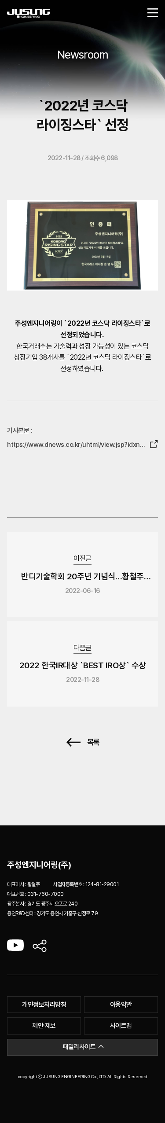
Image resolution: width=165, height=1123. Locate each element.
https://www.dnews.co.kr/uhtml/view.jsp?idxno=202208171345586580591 (75, 446)
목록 (92, 742)
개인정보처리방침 (44, 1005)
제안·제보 (44, 1026)
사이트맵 (121, 1026)
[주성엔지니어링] (28, 13)
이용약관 (121, 1005)
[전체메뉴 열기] (152, 13)
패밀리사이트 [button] (78, 1047)
